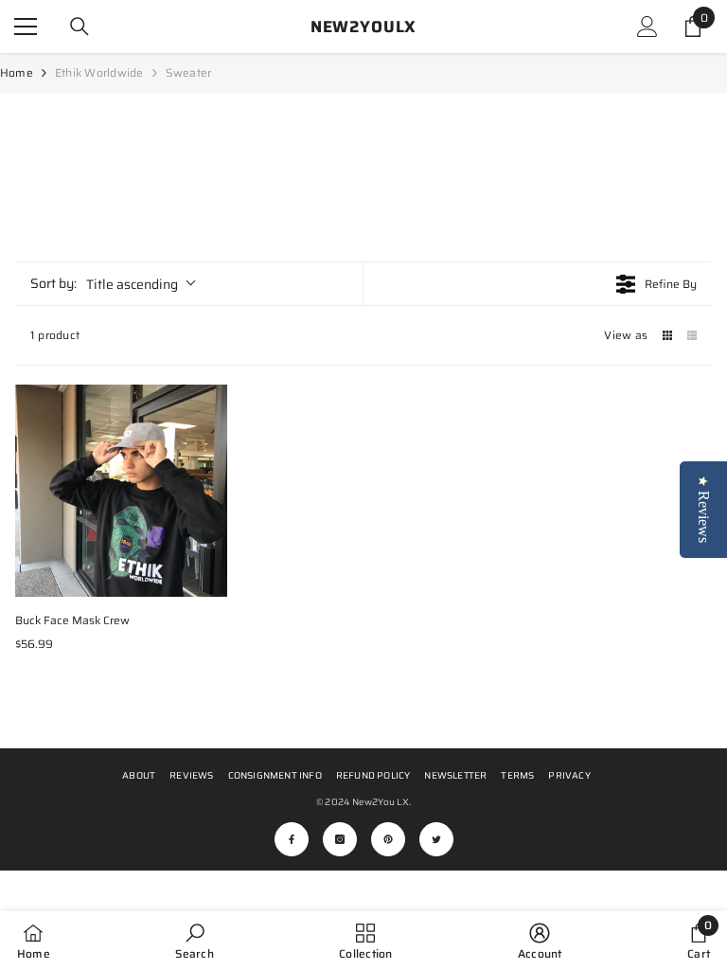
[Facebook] (292, 839)
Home (16, 72)
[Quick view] (208, 578)
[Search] (79, 26)
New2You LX (380, 802)
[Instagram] (340, 839)
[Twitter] (436, 839)
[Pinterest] (388, 839)
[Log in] (647, 26)
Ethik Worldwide (99, 72)
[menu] (25, 26)
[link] (194, 940)
